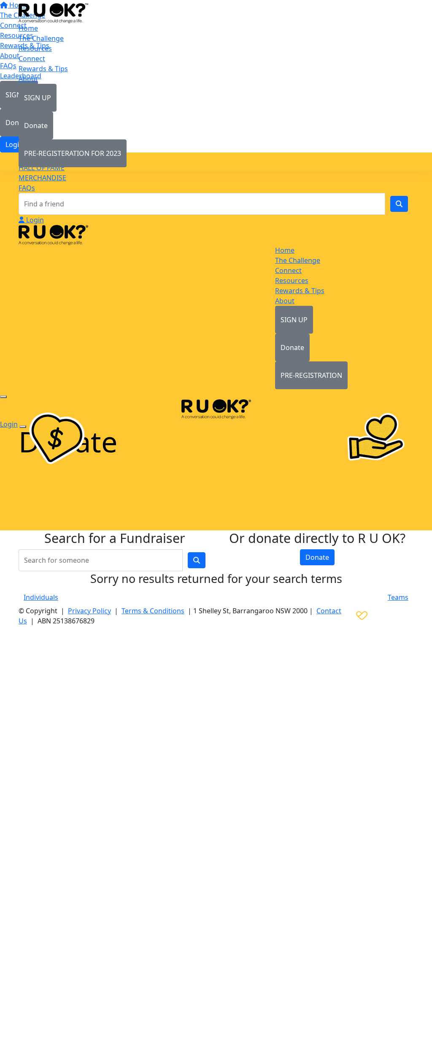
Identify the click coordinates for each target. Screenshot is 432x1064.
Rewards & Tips (43, 68)
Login (34, 220)
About (28, 78)
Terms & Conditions (153, 610)
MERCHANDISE (42, 177)
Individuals (41, 597)
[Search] (399, 204)
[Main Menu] (3, 397)
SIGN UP (37, 97)
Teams (398, 597)
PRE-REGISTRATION (311, 375)
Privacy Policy (89, 610)
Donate (36, 125)
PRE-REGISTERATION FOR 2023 (72, 153)
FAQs (27, 187)
